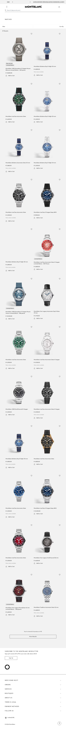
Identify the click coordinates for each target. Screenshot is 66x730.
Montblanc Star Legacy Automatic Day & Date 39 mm (47, 312)
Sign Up (11, 658)
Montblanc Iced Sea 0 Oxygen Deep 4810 (45, 212)
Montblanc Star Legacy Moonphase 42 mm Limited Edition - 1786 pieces (18, 608)
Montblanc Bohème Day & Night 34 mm (45, 162)
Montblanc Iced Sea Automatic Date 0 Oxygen (47, 359)
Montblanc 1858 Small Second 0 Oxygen (17, 409)
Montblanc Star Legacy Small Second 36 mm (46, 557)
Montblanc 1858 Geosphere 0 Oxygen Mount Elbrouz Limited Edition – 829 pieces (18, 69)
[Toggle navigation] (7, 7)
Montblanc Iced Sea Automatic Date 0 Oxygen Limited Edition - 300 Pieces (47, 263)
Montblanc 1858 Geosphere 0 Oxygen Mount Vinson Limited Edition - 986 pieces (18, 312)
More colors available (11, 168)
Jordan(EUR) (10, 717)
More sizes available (39, 71)
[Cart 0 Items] (59, 8)
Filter (3, 26)
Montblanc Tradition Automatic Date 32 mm (46, 607)
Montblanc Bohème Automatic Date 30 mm (18, 162)
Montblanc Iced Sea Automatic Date (16, 116)
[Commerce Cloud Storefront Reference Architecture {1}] (33, 6)
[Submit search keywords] (5, 10)
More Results (33, 636)
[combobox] (33, 11)
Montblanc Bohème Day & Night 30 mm (45, 66)
